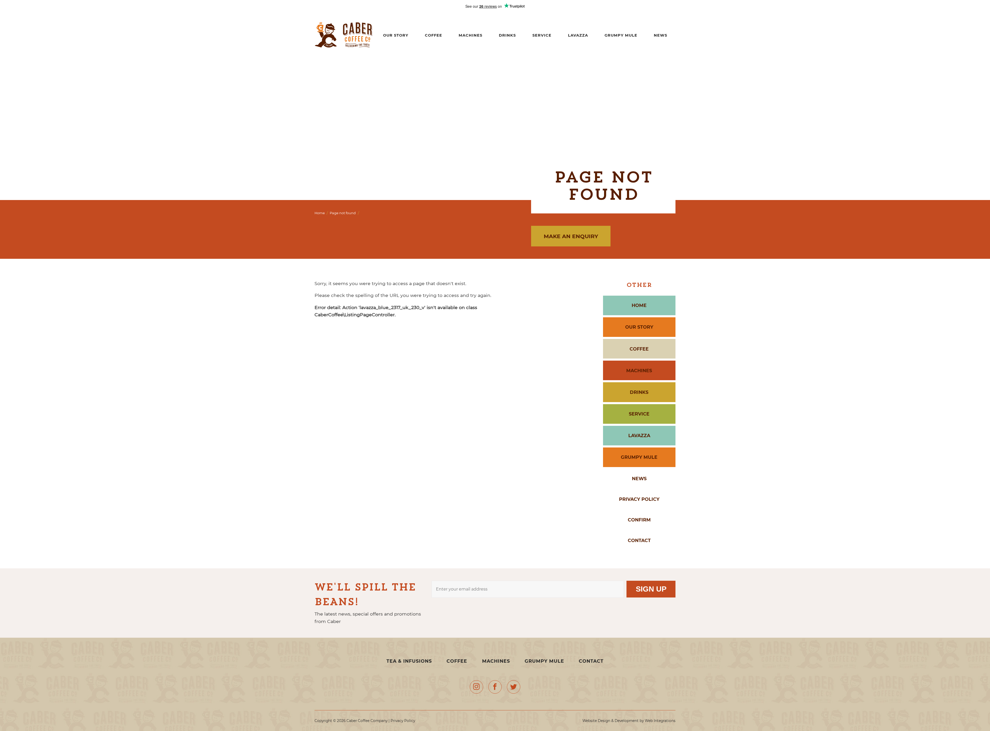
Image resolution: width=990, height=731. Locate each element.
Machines (470, 35)
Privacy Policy (639, 499)
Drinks (507, 35)
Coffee (433, 35)
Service (541, 35)
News (660, 35)
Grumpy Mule (621, 35)
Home (320, 213)
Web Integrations (660, 721)
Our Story (395, 35)
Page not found (343, 213)
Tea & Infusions (409, 661)
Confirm (639, 519)
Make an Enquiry (571, 236)
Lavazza (578, 35)
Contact (639, 540)
